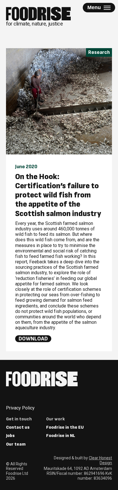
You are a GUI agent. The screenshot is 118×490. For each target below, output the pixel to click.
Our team (15, 444)
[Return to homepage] (42, 379)
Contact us (18, 427)
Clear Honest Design (100, 460)
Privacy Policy (20, 408)
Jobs (10, 435)
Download (33, 338)
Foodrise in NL (60, 435)
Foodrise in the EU (65, 427)
